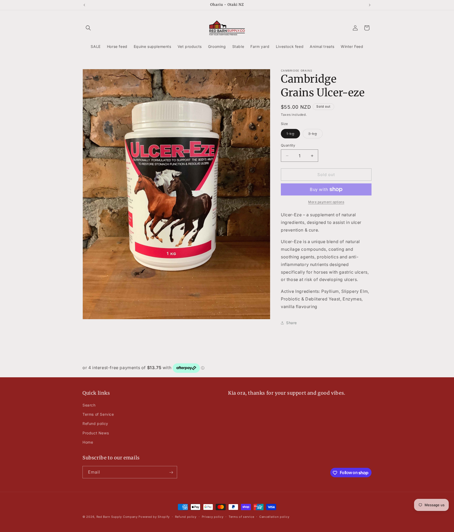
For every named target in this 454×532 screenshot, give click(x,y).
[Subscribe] (171, 472)
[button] (88, 28)
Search (89, 405)
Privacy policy (213, 516)
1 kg (293, 134)
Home (87, 442)
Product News (95, 433)
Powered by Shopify (154, 517)
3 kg (315, 134)
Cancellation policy (274, 516)
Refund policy (95, 423)
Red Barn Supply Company (117, 517)
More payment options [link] (326, 202)
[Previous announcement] (84, 5)
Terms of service (241, 516)
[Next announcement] (369, 5)
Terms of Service (98, 414)
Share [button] (291, 322)
